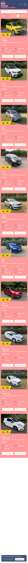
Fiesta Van (6, 349)
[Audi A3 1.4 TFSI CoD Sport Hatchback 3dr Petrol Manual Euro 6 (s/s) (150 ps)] (14, 247)
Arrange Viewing (20, 56)
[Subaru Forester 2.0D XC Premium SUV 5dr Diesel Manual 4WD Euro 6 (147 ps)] (14, 291)
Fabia (4, 217)
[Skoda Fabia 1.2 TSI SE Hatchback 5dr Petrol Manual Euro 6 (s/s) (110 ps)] (14, 203)
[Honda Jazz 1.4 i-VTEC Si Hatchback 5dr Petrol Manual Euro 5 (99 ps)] (14, 159)
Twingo (4, 41)
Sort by (13, 16)
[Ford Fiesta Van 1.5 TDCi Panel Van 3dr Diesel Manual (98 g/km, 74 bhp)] (14, 379)
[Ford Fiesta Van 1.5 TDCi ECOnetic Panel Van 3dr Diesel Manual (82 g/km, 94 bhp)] (14, 423)
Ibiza (4, 85)
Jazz (4, 173)
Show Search (14, 11)
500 (3, 129)
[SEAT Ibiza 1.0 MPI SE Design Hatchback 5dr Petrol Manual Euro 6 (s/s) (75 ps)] (14, 70)
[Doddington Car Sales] (8, 4)
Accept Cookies (20, 559)
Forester (5, 306)
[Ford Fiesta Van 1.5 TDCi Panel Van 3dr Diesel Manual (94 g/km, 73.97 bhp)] (14, 335)
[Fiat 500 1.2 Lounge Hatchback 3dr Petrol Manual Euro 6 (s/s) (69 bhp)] (14, 114)
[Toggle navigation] (25, 4)
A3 (3, 261)
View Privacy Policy (8, 559)
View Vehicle (8, 56)
